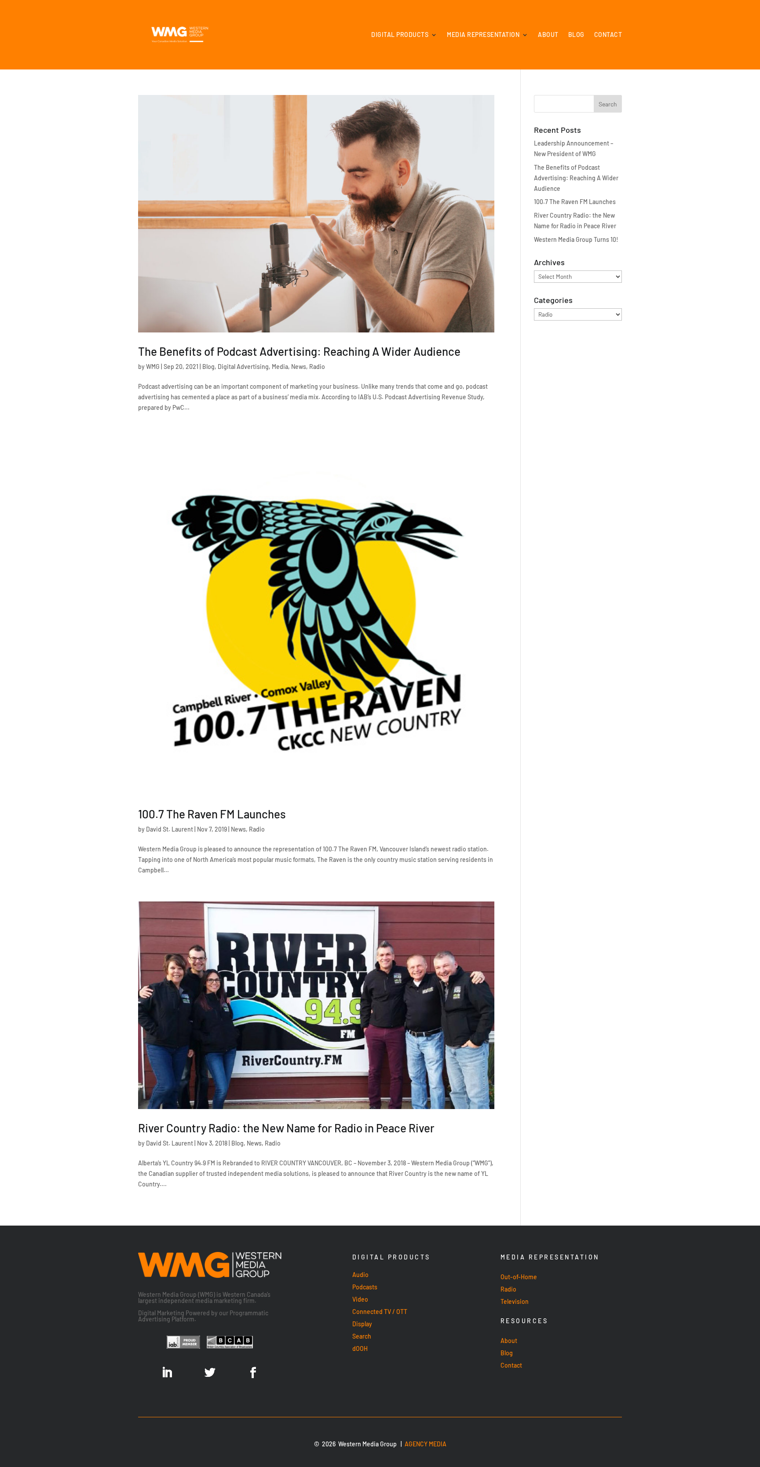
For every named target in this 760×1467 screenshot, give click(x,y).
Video (360, 1299)
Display (362, 1324)
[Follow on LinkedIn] (166, 1373)
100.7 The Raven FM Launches (212, 814)
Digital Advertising (243, 366)
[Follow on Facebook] (253, 1373)
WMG (153, 366)
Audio (360, 1274)
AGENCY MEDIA (425, 1444)
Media (280, 366)
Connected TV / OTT (379, 1311)
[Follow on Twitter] (210, 1373)
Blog (576, 34)
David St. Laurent (169, 829)
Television (515, 1301)
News (298, 366)
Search (361, 1336)
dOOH (360, 1348)
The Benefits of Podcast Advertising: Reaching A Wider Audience (299, 351)
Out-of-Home (519, 1277)
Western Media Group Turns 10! (576, 239)
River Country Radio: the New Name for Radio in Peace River (286, 1128)
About (548, 34)
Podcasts (364, 1287)
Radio (317, 366)
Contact (608, 34)
